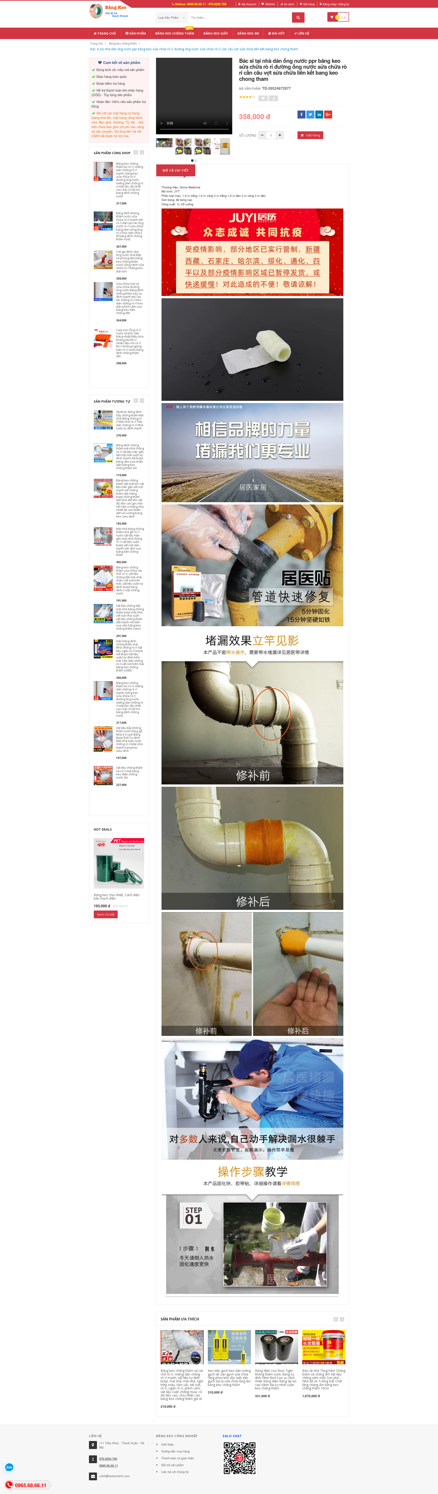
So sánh (289, 4)
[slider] (247, 97)
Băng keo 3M (248, 33)
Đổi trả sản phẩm (172, 1465)
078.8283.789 (108, 1459)
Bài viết (278, 33)
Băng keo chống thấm (174, 32)
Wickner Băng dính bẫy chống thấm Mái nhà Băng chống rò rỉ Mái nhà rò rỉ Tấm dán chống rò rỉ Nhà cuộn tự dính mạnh (129, 420)
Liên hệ (303, 33)
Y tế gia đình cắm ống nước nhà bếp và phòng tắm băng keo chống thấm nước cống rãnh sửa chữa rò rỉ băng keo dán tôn (130, 261)
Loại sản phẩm (169, 17)
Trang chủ (106, 33)
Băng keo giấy (215, 33)
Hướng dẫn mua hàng (175, 1451)
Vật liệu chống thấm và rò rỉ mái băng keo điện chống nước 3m (129, 772)
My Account (249, 4)
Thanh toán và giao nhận (177, 1458)
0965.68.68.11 (108, 1465)
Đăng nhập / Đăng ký (336, 4)
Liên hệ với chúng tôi (175, 1472)
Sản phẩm (137, 33)
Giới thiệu (167, 1444)
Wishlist (270, 4)
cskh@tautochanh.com (114, 1476)
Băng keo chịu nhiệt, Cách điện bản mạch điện (117, 896)
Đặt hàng (313, 135)
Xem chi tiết (106, 914)
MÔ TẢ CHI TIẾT (176, 170)
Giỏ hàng (309, 4)
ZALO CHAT (232, 1436)
